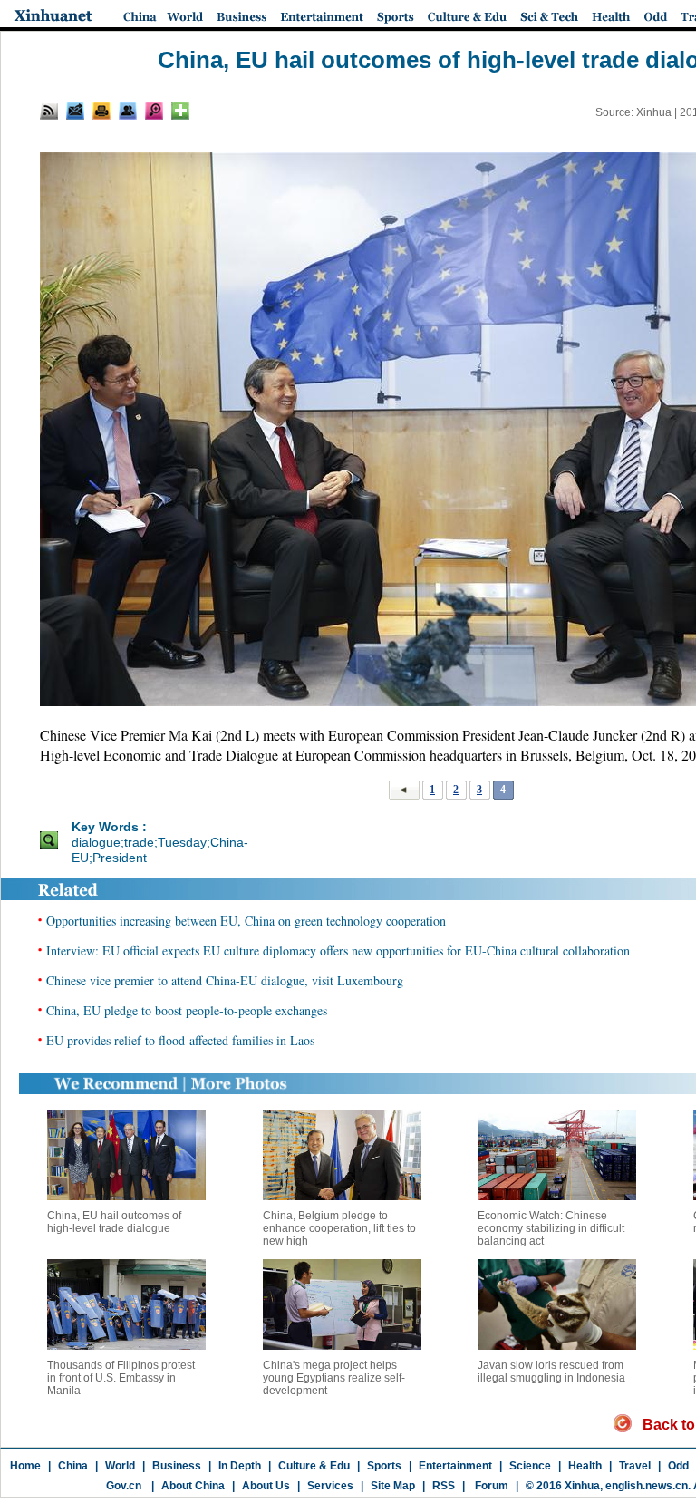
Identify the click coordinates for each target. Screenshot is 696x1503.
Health (585, 1465)
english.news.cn (646, 1485)
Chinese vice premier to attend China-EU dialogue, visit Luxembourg (224, 980)
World (120, 1465)
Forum (490, 1485)
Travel (635, 1465)
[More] (180, 111)
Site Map (393, 1485)
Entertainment (455, 1465)
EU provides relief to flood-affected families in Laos (180, 1040)
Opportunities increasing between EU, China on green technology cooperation (246, 920)
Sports (384, 1465)
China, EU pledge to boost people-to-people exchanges (186, 1010)
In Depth (239, 1465)
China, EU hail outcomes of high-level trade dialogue (114, 1222)
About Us (266, 1485)
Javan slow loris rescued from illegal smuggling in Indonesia (551, 1371)
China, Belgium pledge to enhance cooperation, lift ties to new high (339, 1228)
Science (530, 1465)
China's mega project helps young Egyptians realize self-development (334, 1378)
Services (330, 1485)
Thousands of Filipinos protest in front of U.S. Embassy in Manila (121, 1378)
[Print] (101, 111)
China (73, 1465)
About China (193, 1485)
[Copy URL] (128, 111)
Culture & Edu (314, 1465)
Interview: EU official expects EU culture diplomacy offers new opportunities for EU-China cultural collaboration (338, 950)
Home (25, 1465)
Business (176, 1465)
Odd (678, 1465)
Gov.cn (123, 1485)
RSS (443, 1485)
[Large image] (154, 111)
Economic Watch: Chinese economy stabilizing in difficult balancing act (551, 1228)
